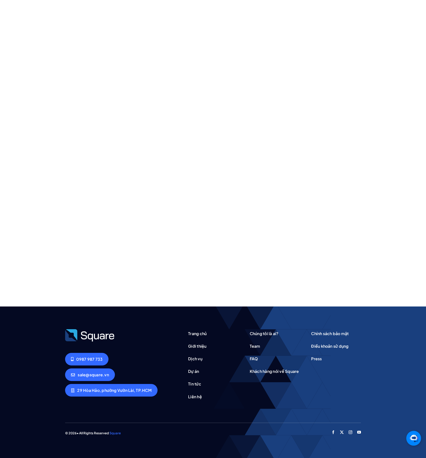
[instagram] (350, 432)
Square (115, 433)
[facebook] (333, 432)
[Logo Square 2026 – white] (89, 330)
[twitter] (342, 432)
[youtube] (359, 432)
